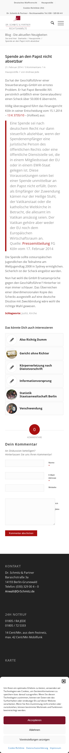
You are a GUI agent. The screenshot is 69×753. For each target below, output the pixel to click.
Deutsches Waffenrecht (25, 2)
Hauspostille (47, 2)
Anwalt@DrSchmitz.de (19, 591)
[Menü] (59, 23)
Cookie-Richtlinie (16, 747)
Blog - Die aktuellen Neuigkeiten (26, 35)
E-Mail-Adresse (52, 478)
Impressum (55, 747)
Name (51, 464)
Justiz (25, 313)
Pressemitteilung (36, 243)
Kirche (33, 313)
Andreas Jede (32, 72)
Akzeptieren (34, 720)
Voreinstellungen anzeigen (34, 739)
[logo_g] (28, 23)
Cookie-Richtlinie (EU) (33, 8)
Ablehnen (34, 729)
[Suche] (50, 23)
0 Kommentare (33, 67)
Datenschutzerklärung (37, 747)
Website (52, 487)
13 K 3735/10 (15, 115)
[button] (63, 681)
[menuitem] (25, 3)
